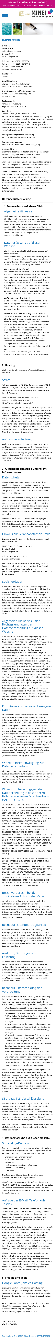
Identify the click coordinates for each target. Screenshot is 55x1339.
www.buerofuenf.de (23, 144)
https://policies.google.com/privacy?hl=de (19, 1311)
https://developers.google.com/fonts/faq (19, 1306)
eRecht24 (13, 1324)
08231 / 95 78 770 (45, 5)
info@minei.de (27, 5)
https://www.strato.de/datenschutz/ (17, 403)
